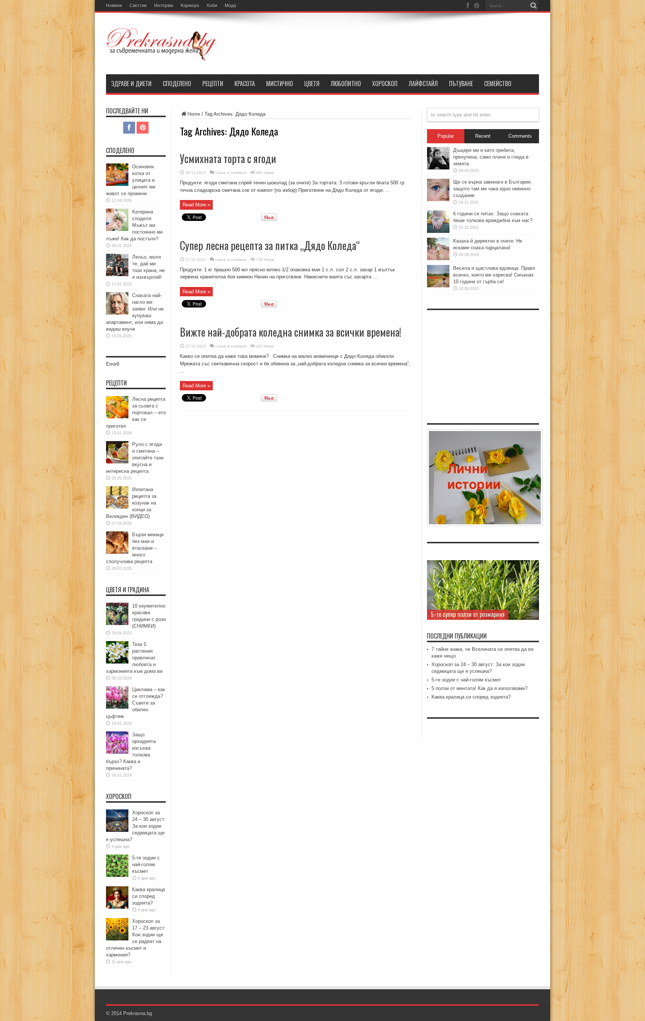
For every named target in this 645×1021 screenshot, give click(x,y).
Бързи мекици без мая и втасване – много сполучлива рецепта (134, 548)
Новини (114, 5)
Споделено (177, 83)
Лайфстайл (423, 83)
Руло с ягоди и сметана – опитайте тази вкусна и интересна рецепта (134, 457)
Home (193, 114)
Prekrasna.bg (137, 1013)
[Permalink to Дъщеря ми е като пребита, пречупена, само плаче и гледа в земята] (438, 168)
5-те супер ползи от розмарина (468, 614)
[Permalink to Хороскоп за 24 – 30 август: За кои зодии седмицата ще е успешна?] (117, 830)
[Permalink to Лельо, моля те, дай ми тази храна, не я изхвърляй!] (117, 274)
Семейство (497, 83)
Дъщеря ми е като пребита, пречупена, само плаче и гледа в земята (491, 156)
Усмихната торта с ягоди (228, 158)
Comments (520, 136)
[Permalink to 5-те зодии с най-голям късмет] (117, 875)
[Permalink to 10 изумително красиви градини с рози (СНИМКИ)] (117, 623)
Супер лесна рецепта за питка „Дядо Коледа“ (270, 245)
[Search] (533, 5)
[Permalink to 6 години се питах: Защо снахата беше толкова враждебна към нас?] (438, 231)
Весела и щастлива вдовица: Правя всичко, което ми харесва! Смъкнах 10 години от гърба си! (494, 274)
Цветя (312, 83)
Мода (230, 5)
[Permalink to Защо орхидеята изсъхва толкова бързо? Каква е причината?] (117, 752)
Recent (482, 136)
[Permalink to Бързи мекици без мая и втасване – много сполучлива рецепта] (117, 552)
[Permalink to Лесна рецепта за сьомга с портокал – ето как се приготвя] (117, 416)
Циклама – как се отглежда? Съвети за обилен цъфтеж (135, 703)
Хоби (211, 5)
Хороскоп (385, 83)
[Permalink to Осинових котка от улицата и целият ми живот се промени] (117, 184)
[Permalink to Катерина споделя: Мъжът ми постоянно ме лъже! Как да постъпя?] (117, 229)
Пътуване (461, 83)
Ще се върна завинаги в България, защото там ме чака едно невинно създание (492, 188)
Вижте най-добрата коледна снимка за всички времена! (290, 332)
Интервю (163, 5)
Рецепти (212, 83)
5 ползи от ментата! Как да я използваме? (479, 688)
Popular (445, 136)
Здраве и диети (131, 83)
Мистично (279, 83)
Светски (138, 5)
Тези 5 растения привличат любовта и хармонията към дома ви (134, 657)
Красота (244, 83)
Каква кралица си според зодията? (148, 896)
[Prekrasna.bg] (162, 56)
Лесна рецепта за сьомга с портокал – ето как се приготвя (136, 412)
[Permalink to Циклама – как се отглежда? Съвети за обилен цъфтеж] (117, 707)
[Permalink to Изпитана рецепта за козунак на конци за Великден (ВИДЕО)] (117, 507)
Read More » (196, 204)
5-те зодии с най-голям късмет (146, 864)
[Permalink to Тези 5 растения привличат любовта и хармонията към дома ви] (117, 662)
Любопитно (346, 83)
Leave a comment (230, 173)
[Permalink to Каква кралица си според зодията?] (117, 907)
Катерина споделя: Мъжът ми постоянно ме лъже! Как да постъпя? (134, 225)
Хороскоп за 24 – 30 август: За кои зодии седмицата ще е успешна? (136, 826)
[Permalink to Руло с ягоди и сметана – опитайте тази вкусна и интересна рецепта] (117, 462)
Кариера (190, 5)
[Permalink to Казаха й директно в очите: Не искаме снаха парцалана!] (438, 258)
